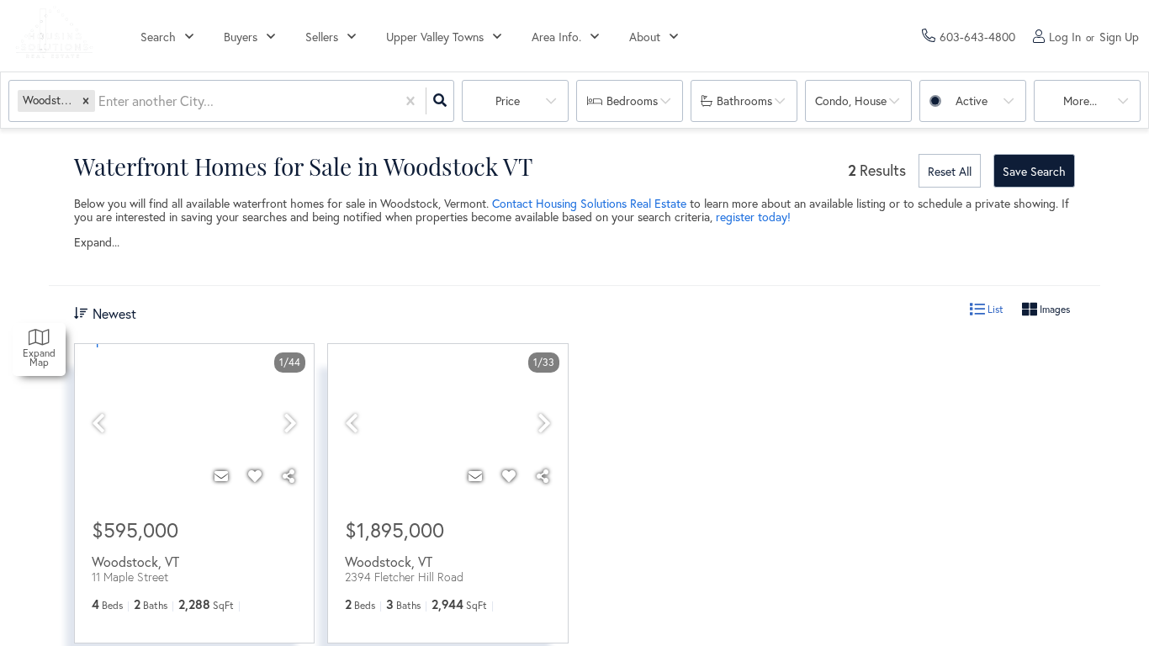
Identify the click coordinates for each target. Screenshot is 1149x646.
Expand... (96, 242)
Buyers (240, 37)
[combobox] (100, 101)
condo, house (851, 101)
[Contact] (221, 476)
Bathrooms (744, 101)
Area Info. (556, 37)
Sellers (321, 37)
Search (158, 37)
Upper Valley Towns (435, 37)
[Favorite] (255, 476)
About (644, 37)
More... (1080, 101)
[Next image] (290, 423)
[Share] (288, 476)
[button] (86, 100)
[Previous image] (98, 423)
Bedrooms (632, 101)
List (994, 309)
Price (507, 101)
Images (1053, 309)
